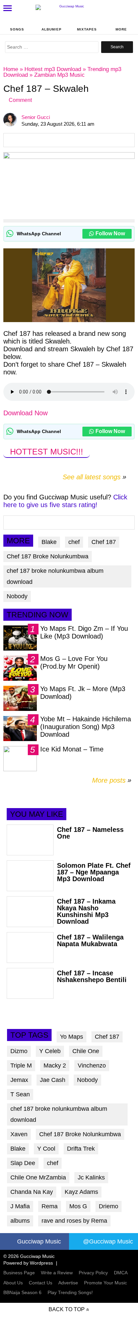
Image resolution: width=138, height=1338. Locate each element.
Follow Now (110, 233)
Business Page (19, 1272)
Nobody (17, 596)
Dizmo (18, 1051)
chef (74, 542)
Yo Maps (71, 1036)
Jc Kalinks (91, 1177)
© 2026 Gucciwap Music (29, 1256)
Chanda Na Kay (31, 1192)
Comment (20, 100)
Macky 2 (55, 1065)
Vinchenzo (92, 1065)
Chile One (85, 1051)
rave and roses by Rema (74, 1220)
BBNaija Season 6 (22, 1292)
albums (20, 1220)
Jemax (19, 1080)
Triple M (21, 1065)
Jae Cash (52, 1080)
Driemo (108, 1206)
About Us (13, 1282)
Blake (49, 542)
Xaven (18, 1134)
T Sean (20, 1094)
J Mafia (20, 1206)
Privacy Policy (93, 1272)
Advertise (68, 1282)
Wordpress (41, 1263)
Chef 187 (103, 542)
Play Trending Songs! (70, 1292)
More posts (111, 780)
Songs (17, 29)
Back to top (67, 1309)
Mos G (78, 1206)
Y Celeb (50, 1051)
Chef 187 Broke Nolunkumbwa (47, 556)
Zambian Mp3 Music (59, 75)
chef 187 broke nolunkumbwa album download (55, 576)
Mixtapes (87, 29)
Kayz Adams (81, 1192)
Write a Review (57, 1272)
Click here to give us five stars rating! (65, 500)
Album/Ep (52, 29)
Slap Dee (22, 1163)
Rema (50, 1206)
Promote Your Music (105, 1282)
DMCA (121, 1272)
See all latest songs (92, 477)
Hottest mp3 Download (52, 69)
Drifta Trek (81, 1148)
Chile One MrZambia (38, 1177)
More (121, 29)
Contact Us (40, 1282)
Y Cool (46, 1148)
